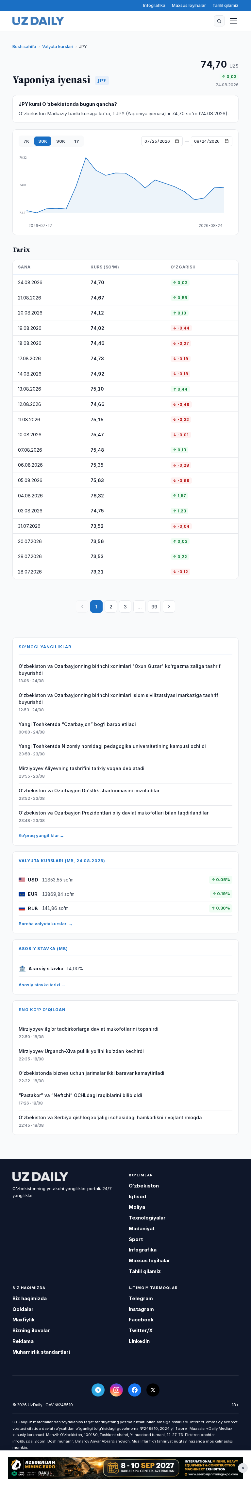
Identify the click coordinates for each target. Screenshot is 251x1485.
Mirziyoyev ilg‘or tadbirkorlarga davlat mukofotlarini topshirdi (89, 1029)
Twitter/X (141, 1330)
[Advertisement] (125, 1468)
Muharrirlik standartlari (41, 1352)
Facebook (141, 1319)
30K (42, 141)
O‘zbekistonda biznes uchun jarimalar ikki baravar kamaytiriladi (91, 1073)
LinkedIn (139, 1341)
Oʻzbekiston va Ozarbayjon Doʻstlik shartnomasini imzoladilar (89, 790)
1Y (76, 141)
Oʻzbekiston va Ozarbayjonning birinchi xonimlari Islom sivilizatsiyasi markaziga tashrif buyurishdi (118, 698)
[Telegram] (98, 1389)
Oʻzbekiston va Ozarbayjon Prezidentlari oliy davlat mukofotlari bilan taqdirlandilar (114, 812)
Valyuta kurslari (57, 46)
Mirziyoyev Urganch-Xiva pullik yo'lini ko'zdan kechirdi (81, 1051)
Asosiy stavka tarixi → (42, 984)
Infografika (154, 5)
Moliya (137, 1207)
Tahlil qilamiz (225, 5)
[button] (219, 20)
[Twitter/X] (152, 1389)
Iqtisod (137, 1196)
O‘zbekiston (144, 1186)
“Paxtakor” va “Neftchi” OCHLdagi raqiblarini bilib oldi (80, 1095)
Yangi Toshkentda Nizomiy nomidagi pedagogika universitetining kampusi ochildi (112, 746)
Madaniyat (142, 1228)
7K (26, 141)
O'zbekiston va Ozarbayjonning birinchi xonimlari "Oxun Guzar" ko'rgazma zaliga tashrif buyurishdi (120, 669)
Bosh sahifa (24, 46)
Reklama (23, 1341)
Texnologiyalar (147, 1218)
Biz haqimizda (29, 1298)
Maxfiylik (23, 1319)
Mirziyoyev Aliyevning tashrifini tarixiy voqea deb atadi (81, 768)
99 (154, 606)
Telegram (141, 1298)
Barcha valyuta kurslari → (46, 923)
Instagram (141, 1309)
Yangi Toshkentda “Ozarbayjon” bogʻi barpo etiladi (77, 724)
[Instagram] (116, 1389)
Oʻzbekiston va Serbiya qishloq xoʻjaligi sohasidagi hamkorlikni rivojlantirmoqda (110, 1117)
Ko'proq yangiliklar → (41, 835)
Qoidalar (23, 1309)
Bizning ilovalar (31, 1330)
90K (60, 141)
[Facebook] (134, 1389)
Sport (136, 1239)
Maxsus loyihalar (189, 5)
